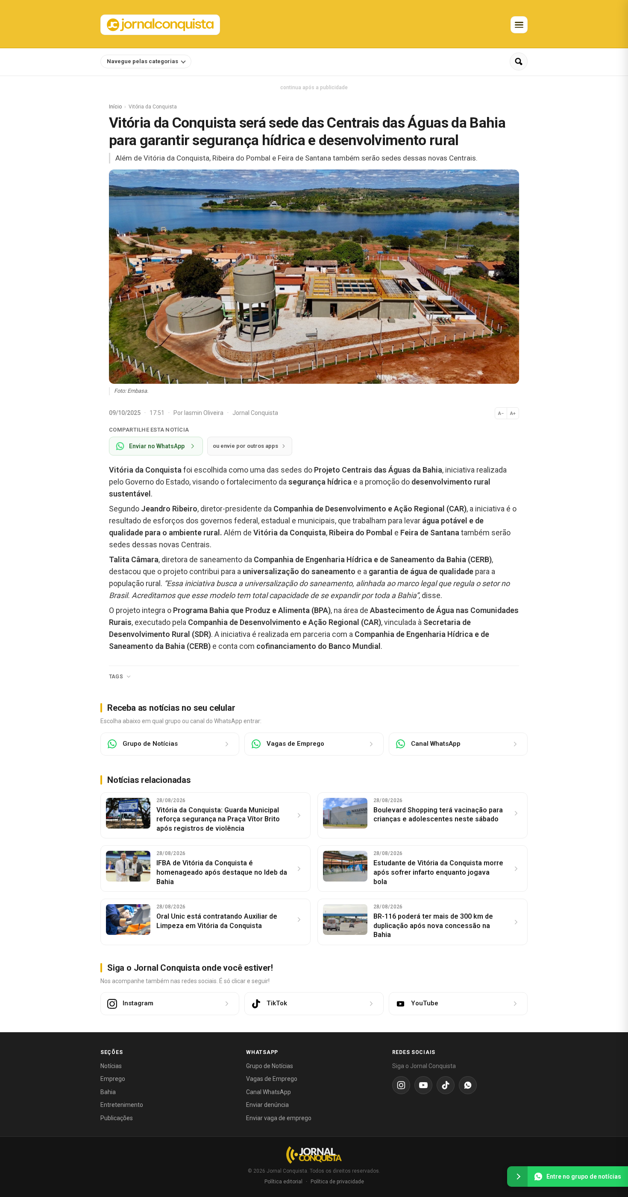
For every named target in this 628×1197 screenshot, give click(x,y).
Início (115, 107)
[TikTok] (446, 1085)
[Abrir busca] (518, 61)
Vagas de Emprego (271, 1078)
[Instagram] (401, 1085)
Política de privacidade (337, 1182)
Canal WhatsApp (268, 1092)
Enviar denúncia (267, 1104)
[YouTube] (423, 1085)
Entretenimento (121, 1104)
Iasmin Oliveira (204, 412)
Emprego (112, 1078)
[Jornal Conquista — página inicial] (314, 1155)
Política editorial (283, 1182)
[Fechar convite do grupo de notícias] (517, 1176)
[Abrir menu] (519, 24)
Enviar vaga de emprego (278, 1118)
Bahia (108, 1092)
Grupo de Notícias (269, 1066)
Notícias (111, 1066)
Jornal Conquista (255, 412)
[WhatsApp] (468, 1085)
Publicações (116, 1118)
